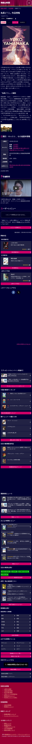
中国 (2, 627)
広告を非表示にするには (23, 344)
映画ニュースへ (15, 517)
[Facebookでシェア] (13, 292)
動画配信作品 (7, 725)
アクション (4, 642)
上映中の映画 (7, 689)
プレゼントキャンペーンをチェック (15, 386)
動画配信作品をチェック (15, 467)
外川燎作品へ (15, 268)
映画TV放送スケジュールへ (15, 604)
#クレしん (13, 571)
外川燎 (21, 148)
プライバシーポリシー (24, 734)
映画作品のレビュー (9, 696)
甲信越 (3, 624)
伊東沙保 (12, 150)
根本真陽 (15, 148)
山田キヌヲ (26, 148)
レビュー (15, 22)
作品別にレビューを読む (10, 697)
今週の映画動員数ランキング (8, 413)
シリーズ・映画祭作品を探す (15, 577)
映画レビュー (15, 563)
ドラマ (2, 18)
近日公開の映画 (8, 692)
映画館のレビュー (9, 706)
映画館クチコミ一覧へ (15, 653)
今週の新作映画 (8, 690)
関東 (18, 615)
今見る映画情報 (8, 728)
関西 (2, 618)
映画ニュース (7, 723)
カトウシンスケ (19, 150)
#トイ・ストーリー (23, 571)
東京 (2, 615)
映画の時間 (4, 8)
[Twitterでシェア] (18, 292)
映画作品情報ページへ (6, 673)
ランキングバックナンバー (11, 716)
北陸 (18, 624)
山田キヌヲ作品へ (15, 283)
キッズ (18, 646)
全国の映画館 (7, 705)
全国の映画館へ (15, 635)
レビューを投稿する (15, 227)
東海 (18, 618)
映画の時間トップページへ (8, 676)
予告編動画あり (9, 18)
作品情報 (11, 8)
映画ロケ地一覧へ (15, 656)
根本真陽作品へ (15, 252)
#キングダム (4, 574)
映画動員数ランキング (10, 714)
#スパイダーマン (5, 571)
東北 (18, 621)
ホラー (18, 649)
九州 (2, 631)
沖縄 (18, 631)
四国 (18, 627)
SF (2, 646)
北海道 (3, 621)
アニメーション (20, 642)
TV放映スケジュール (9, 726)
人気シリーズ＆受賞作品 (10, 694)
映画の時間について (15, 669)
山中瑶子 (15, 144)
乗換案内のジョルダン (11, 734)
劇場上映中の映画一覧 (15, 440)
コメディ (3, 649)
